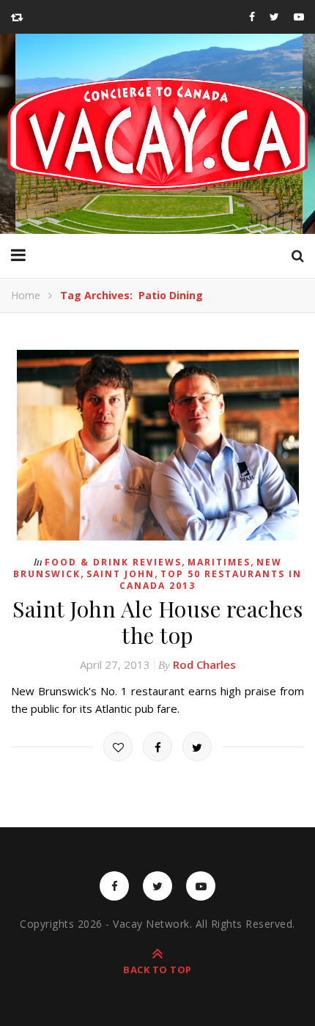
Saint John (120, 574)
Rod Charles (204, 664)
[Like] (118, 746)
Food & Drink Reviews (113, 562)
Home (25, 295)
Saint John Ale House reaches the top (157, 622)
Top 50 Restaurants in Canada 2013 (210, 580)
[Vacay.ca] (157, 134)
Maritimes (219, 562)
